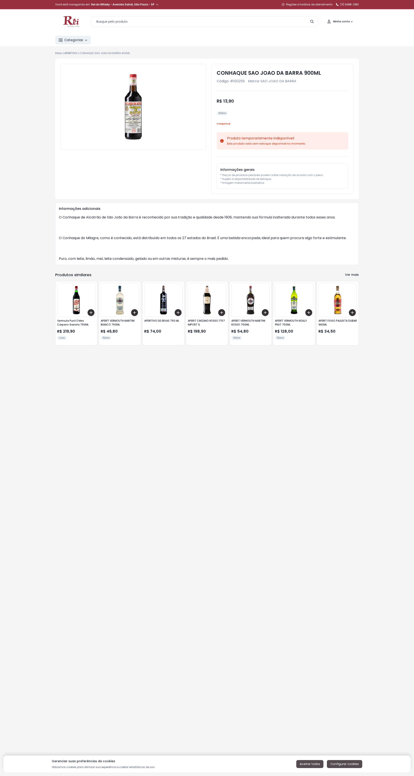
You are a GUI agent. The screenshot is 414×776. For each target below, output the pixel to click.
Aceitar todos (310, 764)
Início (58, 53)
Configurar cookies (344, 764)
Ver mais (352, 275)
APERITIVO (70, 53)
